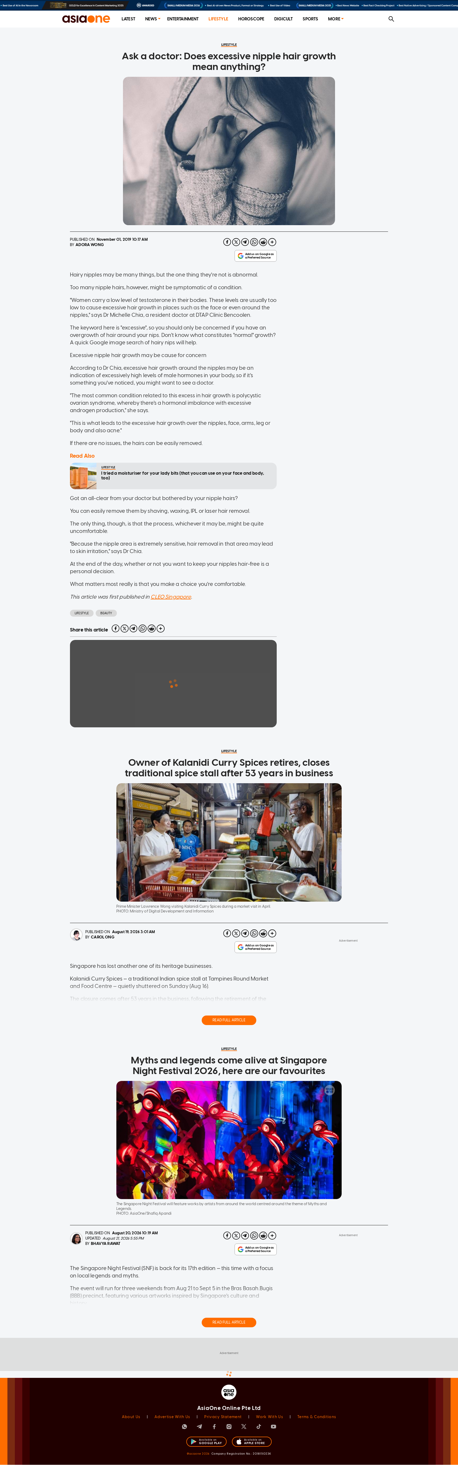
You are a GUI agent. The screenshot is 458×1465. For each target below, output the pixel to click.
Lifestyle (218, 18)
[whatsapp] (254, 242)
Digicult (283, 18)
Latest (128, 18)
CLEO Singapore (171, 597)
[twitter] (236, 242)
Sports (310, 18)
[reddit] (263, 242)
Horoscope (251, 18)
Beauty (106, 613)
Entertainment (183, 18)
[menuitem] (128, 19)
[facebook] (227, 242)
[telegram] (245, 242)
